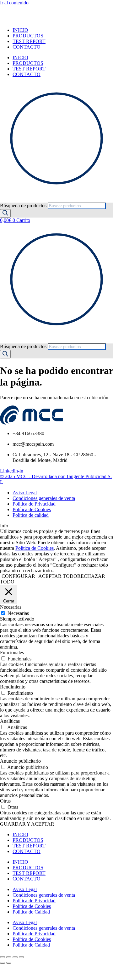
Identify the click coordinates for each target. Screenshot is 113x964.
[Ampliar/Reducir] (2, 957)
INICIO (20, 30)
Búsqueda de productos (24, 205)
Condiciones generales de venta (44, 895)
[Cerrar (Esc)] (21, 957)
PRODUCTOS (28, 35)
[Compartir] (15, 957)
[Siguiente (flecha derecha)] (8, 963)
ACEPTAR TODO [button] (57, 576)
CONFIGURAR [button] (18, 576)
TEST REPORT (29, 41)
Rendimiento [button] (12, 686)
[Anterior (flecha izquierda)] (2, 963)
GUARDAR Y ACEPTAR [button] (27, 824)
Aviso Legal (25, 889)
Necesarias (18, 613)
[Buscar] (5, 213)
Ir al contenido (14, 2)
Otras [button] (5, 800)
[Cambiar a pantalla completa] (8, 957)
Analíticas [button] (10, 721)
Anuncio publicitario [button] (20, 761)
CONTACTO (26, 47)
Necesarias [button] (10, 607)
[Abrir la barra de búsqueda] (3, 199)
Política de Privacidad (34, 900)
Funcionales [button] (12, 652)
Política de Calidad (31, 911)
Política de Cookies (34, 548)
